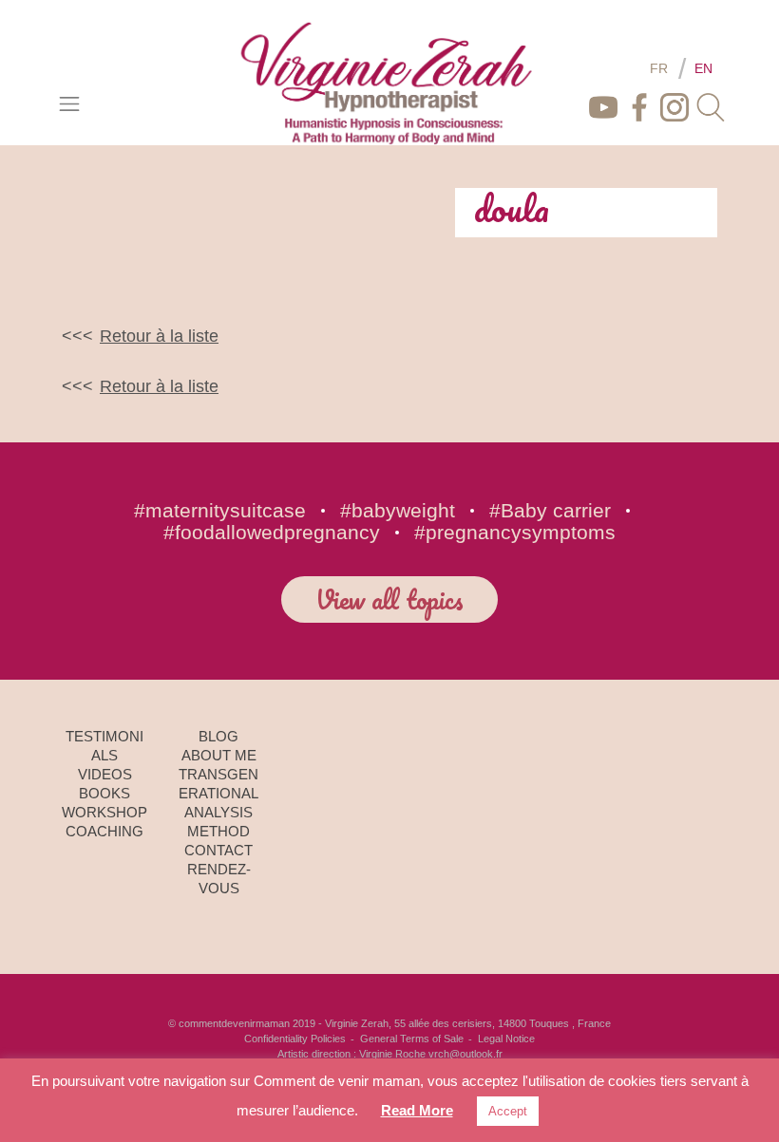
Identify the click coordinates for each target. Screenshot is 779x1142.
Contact (218, 850)
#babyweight (397, 510)
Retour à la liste (159, 336)
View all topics (389, 599)
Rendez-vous (219, 878)
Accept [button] (507, 1111)
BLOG (218, 736)
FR (659, 68)
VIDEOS (105, 774)
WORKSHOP (104, 812)
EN (703, 68)
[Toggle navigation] (69, 103)
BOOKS (104, 793)
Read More (417, 1110)
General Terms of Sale (412, 1038)
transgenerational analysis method (218, 802)
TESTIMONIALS (104, 745)
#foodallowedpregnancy (271, 532)
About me (218, 755)
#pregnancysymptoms (515, 532)
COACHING (104, 831)
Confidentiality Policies (295, 1038)
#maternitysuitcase (220, 510)
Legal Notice (506, 1038)
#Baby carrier (550, 510)
